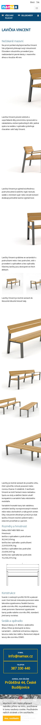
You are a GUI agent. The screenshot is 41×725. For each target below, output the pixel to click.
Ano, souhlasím (11, 718)
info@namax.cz (20, 656)
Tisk (37, 2)
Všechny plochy (9, 16)
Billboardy (27, 15)
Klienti (32, 2)
